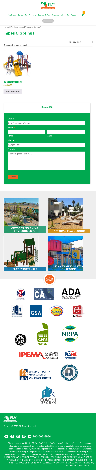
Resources (75, 15)
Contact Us (22, 15)
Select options (13, 91)
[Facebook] (12, 436)
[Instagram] (24, 436)
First (10, 136)
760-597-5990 (42, 436)
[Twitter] (6, 436)
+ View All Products (49, 279)
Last (49, 136)
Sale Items (11, 15)
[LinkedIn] (29, 436)
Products (32, 15)
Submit (13, 177)
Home (6, 27)
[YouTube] (18, 436)
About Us (65, 15)
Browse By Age (44, 15)
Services (55, 15)
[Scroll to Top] (92, 463)
